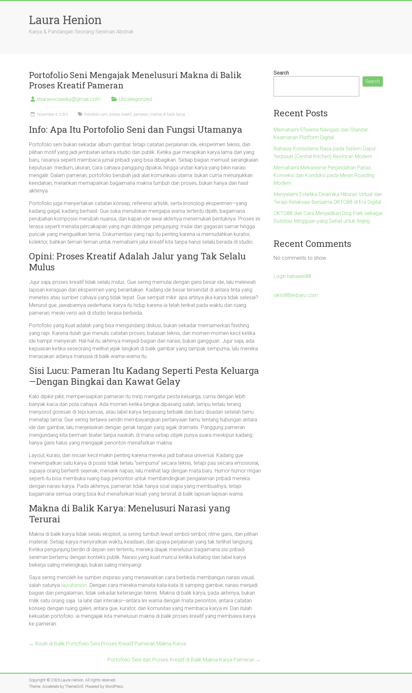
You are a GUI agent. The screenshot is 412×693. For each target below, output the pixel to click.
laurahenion (74, 585)
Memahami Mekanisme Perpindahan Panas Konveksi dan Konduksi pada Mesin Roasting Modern (324, 175)
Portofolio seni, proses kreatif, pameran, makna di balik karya (134, 114)
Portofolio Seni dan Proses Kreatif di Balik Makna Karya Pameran (184, 660)
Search (281, 73)
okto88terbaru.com (296, 295)
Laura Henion (65, 19)
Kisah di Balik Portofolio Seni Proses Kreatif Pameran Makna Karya (107, 644)
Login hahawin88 (292, 276)
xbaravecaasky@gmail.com (68, 99)
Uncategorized (135, 99)
